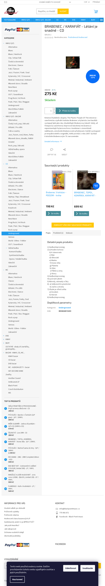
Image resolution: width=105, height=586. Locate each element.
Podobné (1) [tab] (58, 233)
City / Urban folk (14, 58)
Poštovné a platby (11, 511)
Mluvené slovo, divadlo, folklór (20, 138)
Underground (13, 105)
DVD (7, 335)
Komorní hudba (15, 251)
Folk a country (14, 131)
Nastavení (17, 579)
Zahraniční (12, 112)
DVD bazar (12, 363)
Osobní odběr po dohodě (49, 2)
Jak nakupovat (10, 529)
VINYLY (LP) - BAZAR (13, 116)
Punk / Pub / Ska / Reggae (18, 102)
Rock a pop (13, 90)
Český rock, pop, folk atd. (18, 123)
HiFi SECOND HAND (15, 371)
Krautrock (12, 208)
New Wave (12, 87)
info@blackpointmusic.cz (69, 508)
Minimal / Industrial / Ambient (20, 80)
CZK (86, 2)
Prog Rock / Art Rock (16, 98)
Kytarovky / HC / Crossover (19, 76)
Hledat (63, 11)
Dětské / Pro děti (15, 127)
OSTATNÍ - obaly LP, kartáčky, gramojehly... (17, 347)
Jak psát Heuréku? (11, 525)
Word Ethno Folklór (16, 109)
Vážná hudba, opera (16, 149)
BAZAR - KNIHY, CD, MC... (15, 352)
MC (7, 270)
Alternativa (12, 47)
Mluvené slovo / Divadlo (18, 83)
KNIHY (8, 339)
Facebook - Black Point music (71, 516)
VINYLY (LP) (10, 43)
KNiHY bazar (13, 356)
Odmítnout (70, 568)
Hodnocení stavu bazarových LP (17, 518)
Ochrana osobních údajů (14, 532)
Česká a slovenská (16, 61)
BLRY (8, 343)
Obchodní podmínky (12, 536)
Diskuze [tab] (69, 233)
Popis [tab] (48, 233)
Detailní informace (52, 141)
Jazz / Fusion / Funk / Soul (18, 72)
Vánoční (11, 153)
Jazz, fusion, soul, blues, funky (20, 134)
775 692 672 (64, 512)
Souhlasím (87, 568)
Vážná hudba (13, 248)
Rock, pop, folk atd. (16, 145)
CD (7, 164)
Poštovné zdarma (11, 515)
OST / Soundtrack (15, 94)
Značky (8, 374)
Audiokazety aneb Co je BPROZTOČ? (19, 522)
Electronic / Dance (15, 65)
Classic (11, 281)
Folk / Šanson (13, 69)
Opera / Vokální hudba (18, 259)
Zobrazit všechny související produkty (73, 225)
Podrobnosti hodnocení (77, 37)
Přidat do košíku (69, 111)
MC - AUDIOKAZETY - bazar (19, 367)
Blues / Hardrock (15, 54)
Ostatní (11, 142)
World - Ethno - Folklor (17, 240)
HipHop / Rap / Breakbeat (18, 196)
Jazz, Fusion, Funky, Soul (18, 299)
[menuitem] (10, 20)
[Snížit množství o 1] (54, 112)
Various (11, 237)
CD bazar (12, 360)
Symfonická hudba (16, 255)
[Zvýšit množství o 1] (54, 109)
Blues (10, 50)
